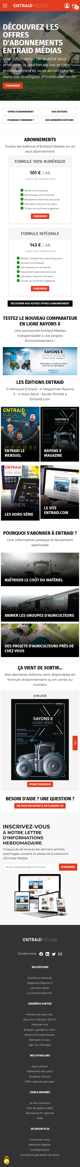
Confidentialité (39, 1150)
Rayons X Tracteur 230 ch (39, 1019)
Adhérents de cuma (39, 1071)
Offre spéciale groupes (39, 1081)
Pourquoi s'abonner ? (20, 120)
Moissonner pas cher (39, 1014)
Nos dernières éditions (59, 120)
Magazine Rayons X (39, 983)
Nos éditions (59, 111)
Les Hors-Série (39, 988)
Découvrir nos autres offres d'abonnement (40, 303)
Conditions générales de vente (39, 1155)
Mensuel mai (39, 1024)
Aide (40, 1118)
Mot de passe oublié (40, 1108)
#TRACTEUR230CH (40, 784)
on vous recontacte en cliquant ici (40, 805)
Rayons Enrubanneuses (40, 1034)
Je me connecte (39, 1103)
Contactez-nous (39, 1139)
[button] (75, 743)
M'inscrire (68, 867)
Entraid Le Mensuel (39, 978)
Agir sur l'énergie (39, 1045)
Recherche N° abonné (40, 1113)
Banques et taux (39, 1039)
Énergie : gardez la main (40, 1029)
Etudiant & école (39, 1076)
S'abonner (13, 85)
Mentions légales (40, 1144)
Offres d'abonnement (21, 111)
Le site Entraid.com (39, 993)
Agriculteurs (40, 1066)
